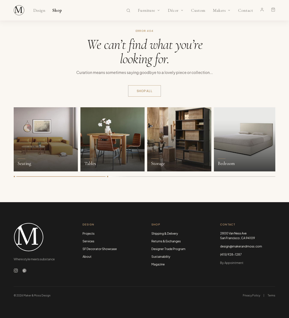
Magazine (158, 264)
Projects (89, 233)
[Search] (128, 10)
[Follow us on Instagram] (16, 270)
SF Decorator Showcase (100, 249)
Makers (219, 10)
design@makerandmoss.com (241, 246)
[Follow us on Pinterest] (24, 270)
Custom (198, 10)
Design (39, 10)
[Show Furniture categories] (158, 10)
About (87, 256)
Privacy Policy (251, 295)
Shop (57, 10)
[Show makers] (229, 10)
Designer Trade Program (168, 249)
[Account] (262, 9)
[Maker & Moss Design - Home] (41, 237)
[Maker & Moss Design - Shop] (19, 10)
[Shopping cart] (273, 9)
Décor (173, 10)
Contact (245, 10)
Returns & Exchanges (166, 241)
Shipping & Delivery (164, 233)
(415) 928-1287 (231, 254)
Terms (271, 295)
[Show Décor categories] (182, 10)
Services (88, 241)
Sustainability (160, 256)
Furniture (146, 10)
